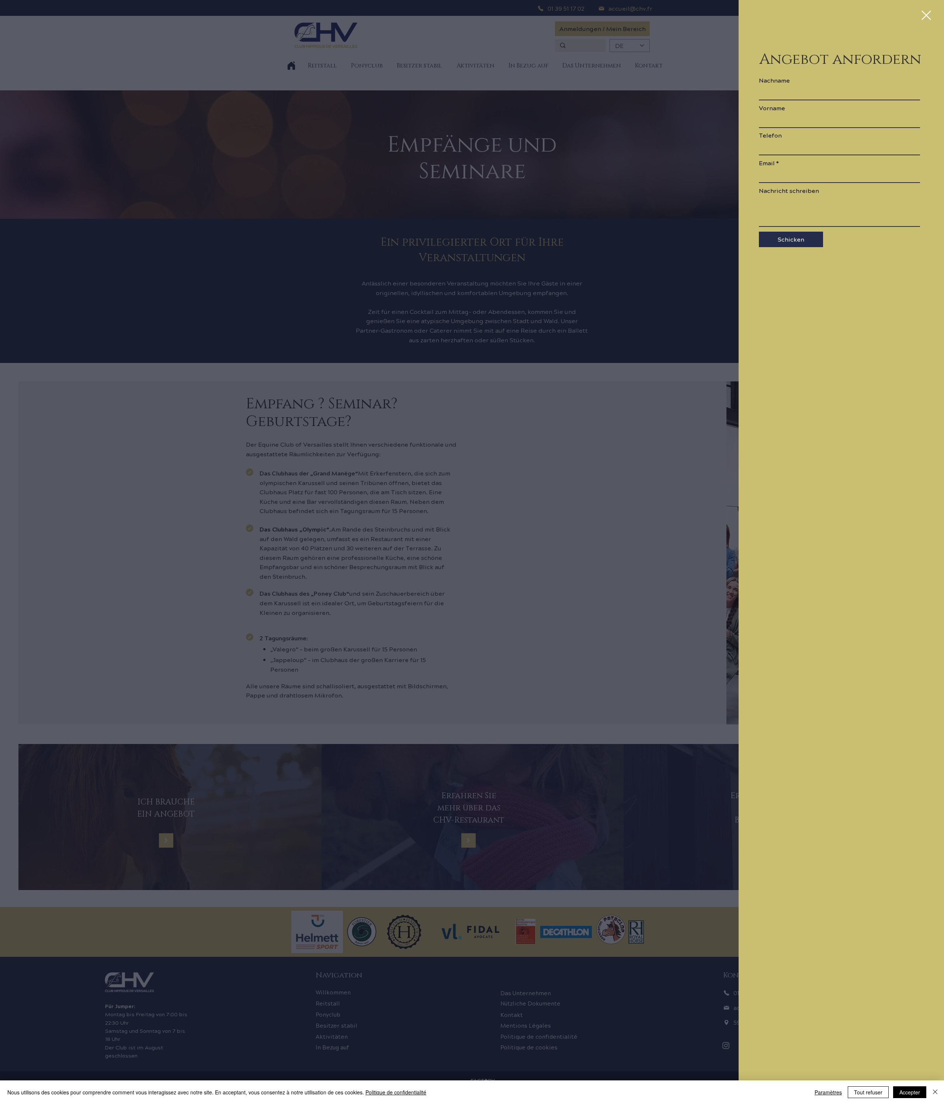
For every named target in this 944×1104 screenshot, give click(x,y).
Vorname (772, 108)
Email (767, 163)
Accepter (909, 1092)
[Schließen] (935, 1092)
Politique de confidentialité (395, 1092)
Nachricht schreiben (789, 191)
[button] (926, 15)
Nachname (774, 80)
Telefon (770, 135)
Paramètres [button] (828, 1092)
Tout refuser (868, 1092)
